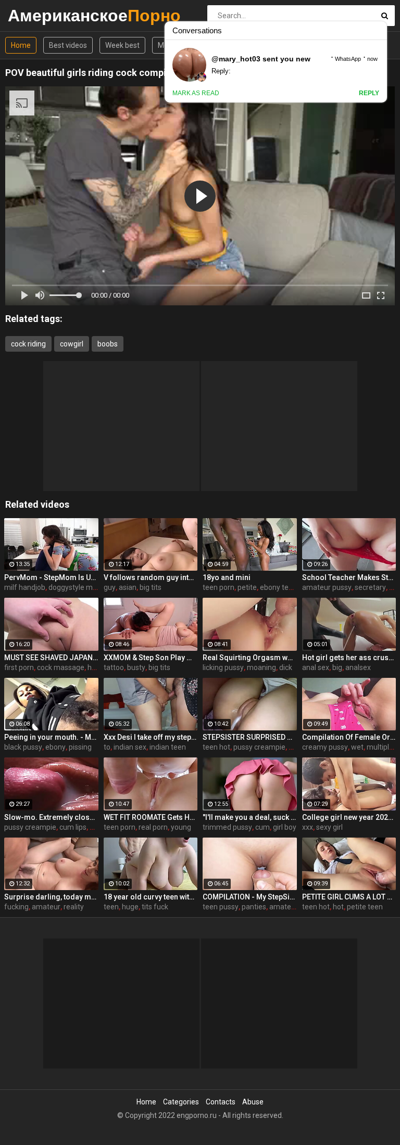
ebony (55, 747)
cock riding (28, 344)
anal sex (315, 667)
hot (338, 907)
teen (111, 907)
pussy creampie (259, 747)
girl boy (284, 827)
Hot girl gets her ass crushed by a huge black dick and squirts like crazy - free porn (349, 657)
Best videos (68, 45)
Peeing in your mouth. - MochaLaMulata (51, 737)
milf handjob (24, 587)
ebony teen (278, 587)
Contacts (220, 1102)
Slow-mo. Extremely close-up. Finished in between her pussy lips (51, 817)
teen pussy (221, 907)
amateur (46, 907)
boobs (107, 344)
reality (74, 907)
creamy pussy (325, 747)
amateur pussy (327, 587)
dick (285, 667)
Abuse (253, 1102)
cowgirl (71, 344)
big (337, 667)
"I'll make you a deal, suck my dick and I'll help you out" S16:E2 (250, 817)
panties (254, 907)
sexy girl (329, 827)
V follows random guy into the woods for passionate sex (151, 577)
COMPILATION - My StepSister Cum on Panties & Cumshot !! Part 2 (250, 897)
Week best (122, 45)
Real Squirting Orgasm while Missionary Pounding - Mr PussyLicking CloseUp (250, 657)
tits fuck (155, 907)
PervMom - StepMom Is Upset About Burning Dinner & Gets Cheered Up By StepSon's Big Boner (51, 577)
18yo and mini (227, 577)
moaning (261, 667)
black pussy (23, 747)
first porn (19, 667)
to (107, 747)
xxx (307, 827)
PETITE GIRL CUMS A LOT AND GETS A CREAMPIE (349, 897)
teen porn (218, 587)
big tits (150, 587)
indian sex (130, 747)
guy (110, 587)
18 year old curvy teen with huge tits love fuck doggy (151, 897)
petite (247, 587)
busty (136, 667)
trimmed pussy (227, 827)
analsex (358, 667)
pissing (80, 747)
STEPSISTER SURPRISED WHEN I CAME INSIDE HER (250, 737)
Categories (181, 1102)
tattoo (114, 667)
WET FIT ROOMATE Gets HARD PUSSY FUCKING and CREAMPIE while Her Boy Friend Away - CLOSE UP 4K (151, 817)
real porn (153, 827)
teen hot (216, 747)
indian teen (167, 747)
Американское (35, 15)
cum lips (72, 827)
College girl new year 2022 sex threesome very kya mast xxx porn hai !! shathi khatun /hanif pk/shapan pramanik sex (349, 817)
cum (262, 827)
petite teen (365, 907)
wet (357, 747)
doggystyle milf (73, 587)
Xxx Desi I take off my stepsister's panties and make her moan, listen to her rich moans (151, 737)
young (181, 827)
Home (21, 45)
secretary (370, 587)
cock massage (60, 667)
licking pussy (223, 667)
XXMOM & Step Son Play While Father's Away (151, 657)
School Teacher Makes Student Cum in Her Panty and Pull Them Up (349, 577)
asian (127, 587)
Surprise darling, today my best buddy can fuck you (51, 897)
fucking (16, 907)
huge (130, 907)
